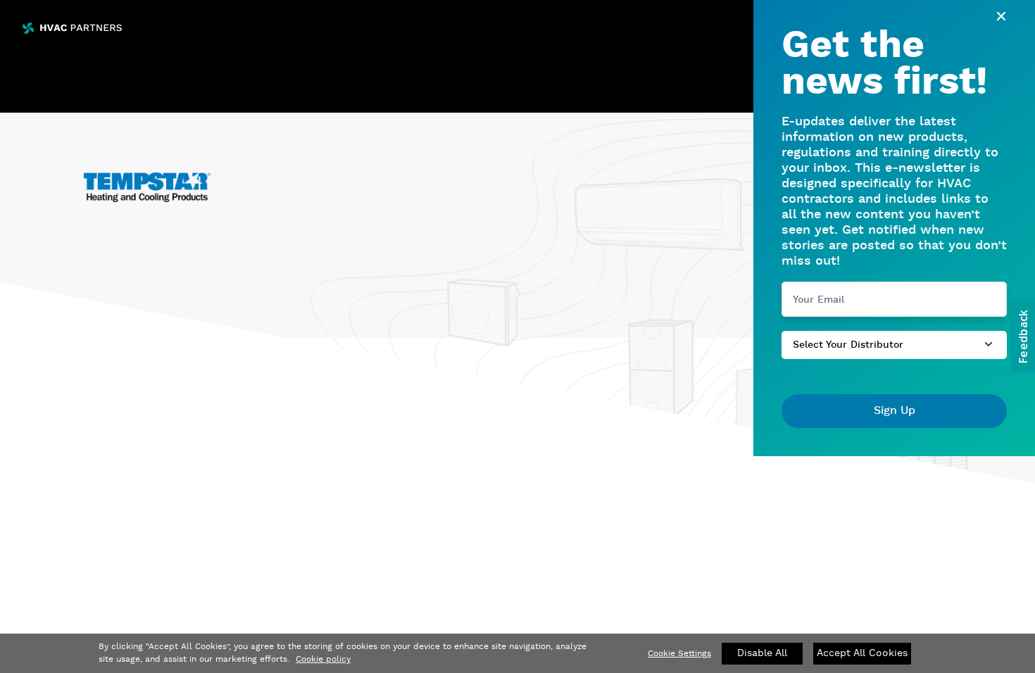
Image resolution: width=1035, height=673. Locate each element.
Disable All (762, 653)
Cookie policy (323, 659)
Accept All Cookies (862, 653)
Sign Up (894, 410)
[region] (517, 653)
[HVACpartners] (72, 28)
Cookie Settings (679, 653)
